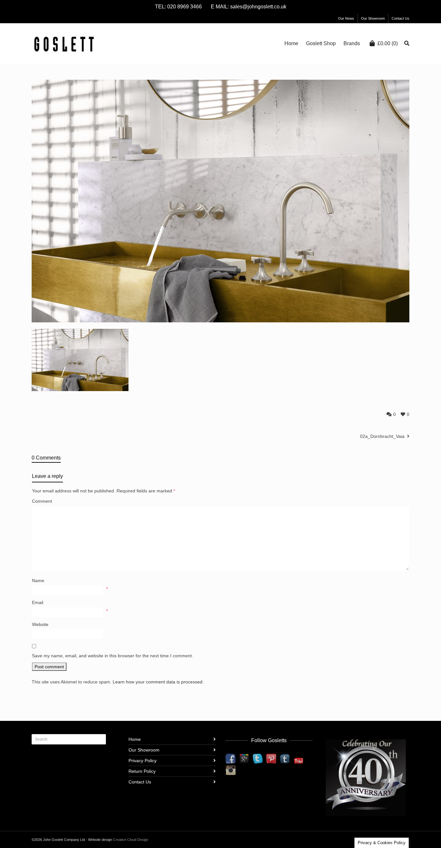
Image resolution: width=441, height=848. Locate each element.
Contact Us (400, 18)
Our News (346, 18)
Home (134, 739)
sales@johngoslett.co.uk (258, 6)
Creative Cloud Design (130, 840)
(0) (387, 43)
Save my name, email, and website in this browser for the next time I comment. (112, 655)
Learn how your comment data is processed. (158, 681)
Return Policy (142, 771)
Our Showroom (373, 18)
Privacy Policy (142, 760)
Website (40, 624)
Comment (42, 501)
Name (38, 580)
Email (37, 602)
